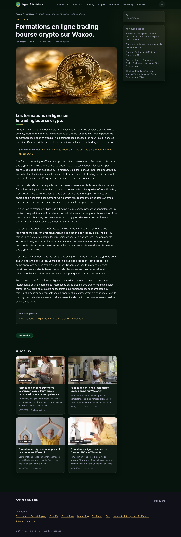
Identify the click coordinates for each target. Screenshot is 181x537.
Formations (113, 4)
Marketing (128, 4)
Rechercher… (132, 18)
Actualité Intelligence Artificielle (131, 516)
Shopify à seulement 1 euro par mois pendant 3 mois (144, 46)
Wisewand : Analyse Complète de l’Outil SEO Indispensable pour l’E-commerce (142, 36)
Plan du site (159, 501)
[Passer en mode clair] (162, 4)
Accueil (60, 4)
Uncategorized (25, 20)
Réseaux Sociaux (25, 521)
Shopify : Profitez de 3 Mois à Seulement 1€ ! (140, 53)
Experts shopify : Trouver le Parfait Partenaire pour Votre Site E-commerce (142, 63)
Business (140, 4)
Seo (108, 516)
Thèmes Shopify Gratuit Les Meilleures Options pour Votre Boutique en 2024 (141, 74)
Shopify (101, 4)
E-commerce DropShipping (80, 4)
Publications (30, 14)
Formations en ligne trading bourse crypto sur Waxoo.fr (52, 318)
